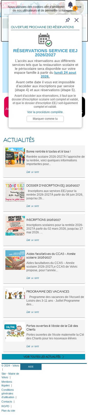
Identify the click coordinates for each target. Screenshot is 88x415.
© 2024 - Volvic (10, 365)
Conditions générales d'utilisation (7, 393)
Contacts (6, 401)
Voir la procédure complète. (45, 112)
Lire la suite (32, 172)
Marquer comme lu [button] (45, 118)
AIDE (30, 367)
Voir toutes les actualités (41, 356)
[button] (76, 20)
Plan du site (8, 410)
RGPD (5, 406)
